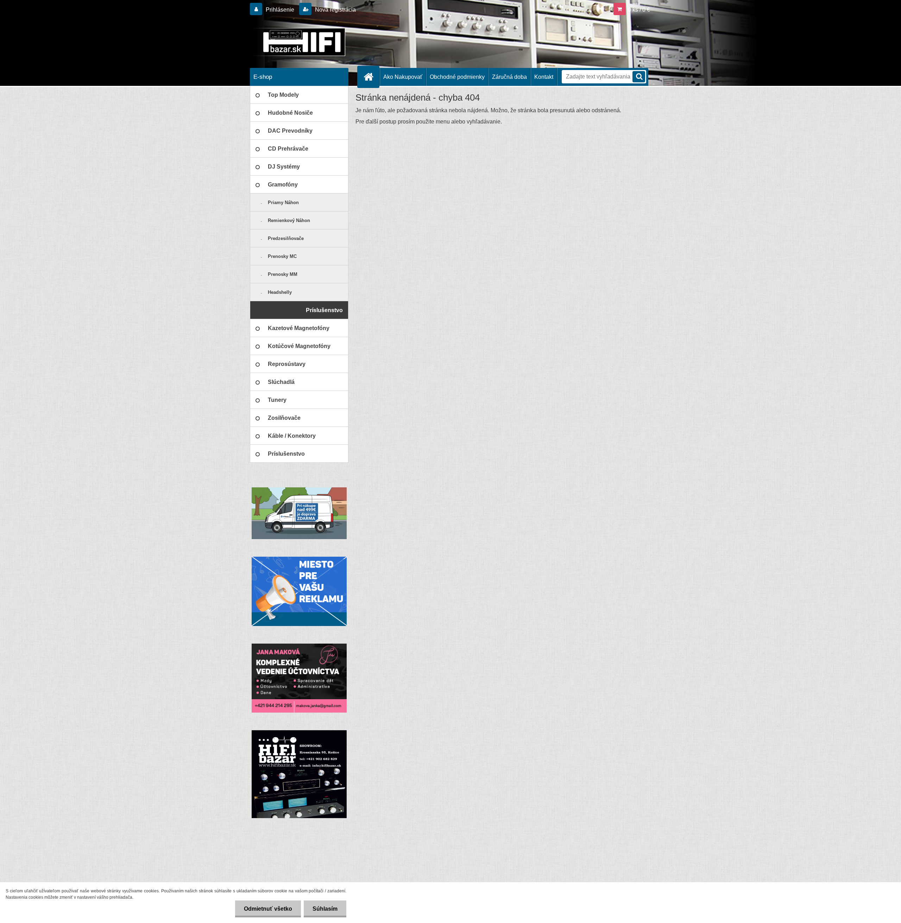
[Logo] (298, 41)
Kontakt (543, 77)
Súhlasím (325, 909)
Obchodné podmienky (457, 77)
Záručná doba (509, 77)
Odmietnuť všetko (268, 909)
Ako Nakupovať (402, 77)
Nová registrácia (335, 10)
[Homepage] (371, 77)
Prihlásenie (280, 10)
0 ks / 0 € (639, 10)
